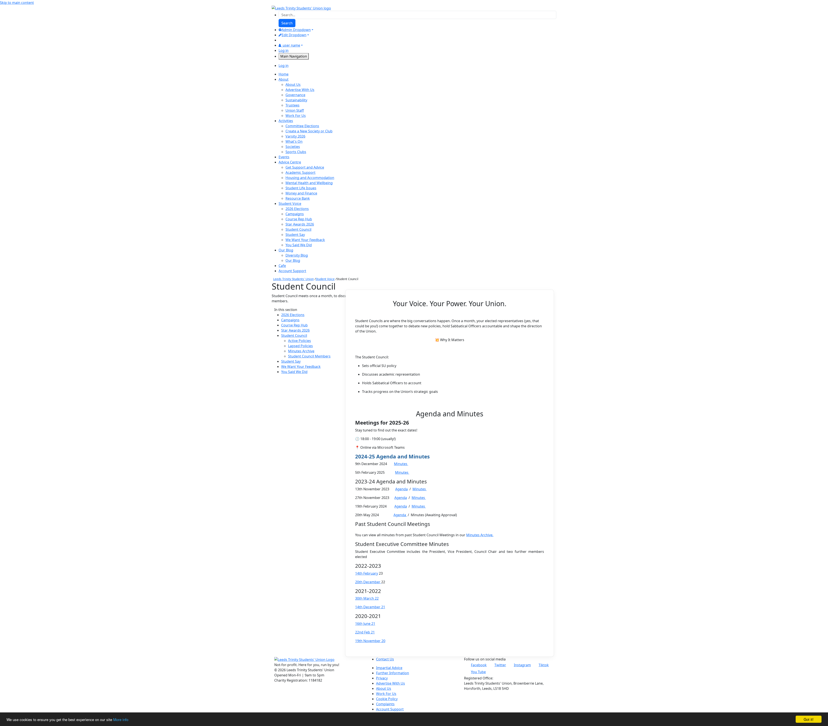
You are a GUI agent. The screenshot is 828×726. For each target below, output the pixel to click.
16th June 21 (365, 623)
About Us (293, 84)
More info (120, 719)
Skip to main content (17, 2)
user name (291, 45)
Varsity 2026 (295, 136)
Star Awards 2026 (299, 224)
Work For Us (295, 115)
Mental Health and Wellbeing (309, 182)
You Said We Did (298, 245)
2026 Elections (297, 208)
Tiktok (544, 665)
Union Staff (294, 110)
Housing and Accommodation (309, 177)
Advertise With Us (299, 89)
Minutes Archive (301, 351)
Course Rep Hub (298, 219)
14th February (366, 573)
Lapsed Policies (300, 345)
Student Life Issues (300, 188)
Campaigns (294, 214)
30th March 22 (367, 598)
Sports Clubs (295, 151)
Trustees (292, 105)
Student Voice (325, 279)
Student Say (295, 234)
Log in (284, 50)
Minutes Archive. (479, 535)
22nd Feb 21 (365, 632)
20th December (368, 582)
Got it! (809, 719)
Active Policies (299, 340)
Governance (295, 95)
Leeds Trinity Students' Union (293, 279)
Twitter (500, 665)
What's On (294, 141)
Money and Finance (301, 193)
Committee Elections (302, 126)
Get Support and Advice (304, 167)
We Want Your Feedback (305, 239)
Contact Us (385, 659)
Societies (292, 146)
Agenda (401, 489)
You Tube (478, 672)
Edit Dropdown (294, 35)
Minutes (401, 463)
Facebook (479, 665)
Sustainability (296, 100)
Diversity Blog (296, 255)
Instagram (522, 665)
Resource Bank (297, 198)
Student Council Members (309, 356)
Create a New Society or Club (308, 131)
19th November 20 (370, 640)
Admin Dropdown (296, 29)
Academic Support (300, 172)
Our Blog (292, 260)
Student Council (298, 229)
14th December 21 (370, 607)
